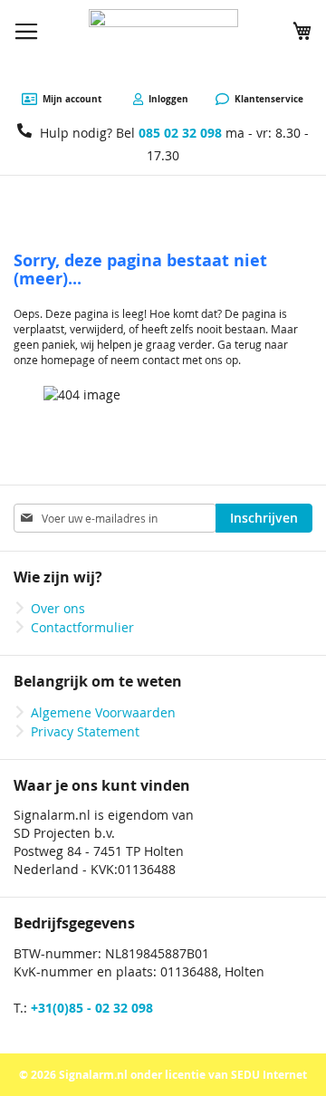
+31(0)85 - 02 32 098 (92, 1007)
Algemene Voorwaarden (103, 712)
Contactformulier (82, 627)
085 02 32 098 (180, 132)
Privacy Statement (85, 731)
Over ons (58, 608)
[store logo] (163, 46)
